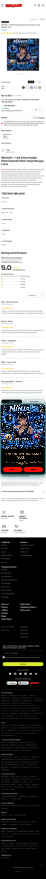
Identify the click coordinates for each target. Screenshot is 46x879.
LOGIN (12, 470)
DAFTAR (33, 470)
